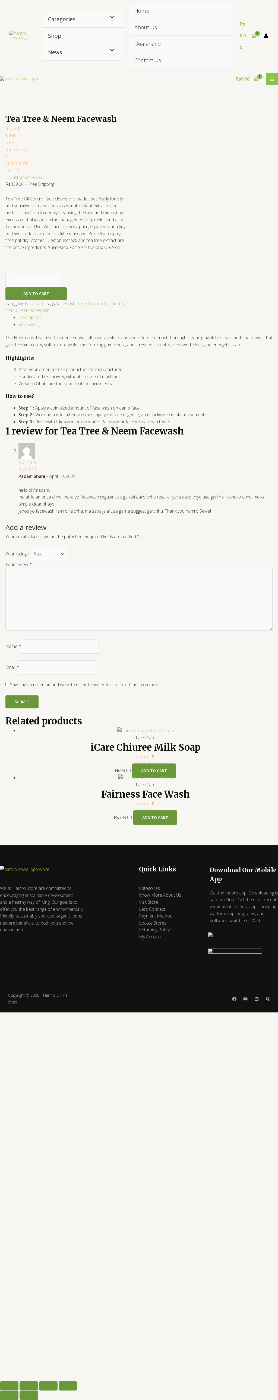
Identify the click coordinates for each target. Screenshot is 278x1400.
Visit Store (148, 902)
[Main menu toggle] (272, 79)
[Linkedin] (256, 999)
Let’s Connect (152, 909)
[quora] (268, 999)
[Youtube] (245, 999)
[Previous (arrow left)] (9, 1395)
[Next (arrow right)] (29, 1395)
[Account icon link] (266, 35)
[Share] (48, 1386)
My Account (150, 937)
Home (141, 10)
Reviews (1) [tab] (29, 324)
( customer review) (24, 177)
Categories (61, 19)
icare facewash (92, 303)
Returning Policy (154, 930)
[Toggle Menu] (110, 17)
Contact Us (147, 60)
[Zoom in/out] (9, 1386)
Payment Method (155, 916)
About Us (145, 27)
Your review (18, 564)
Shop (54, 35)
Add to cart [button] (154, 770)
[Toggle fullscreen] (29, 1386)
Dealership (147, 43)
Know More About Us (160, 895)
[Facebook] (234, 999)
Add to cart (36, 293)
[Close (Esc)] (68, 1386)
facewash (66, 303)
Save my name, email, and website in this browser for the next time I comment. (85, 685)
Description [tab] (29, 317)
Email (12, 667)
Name (13, 646)
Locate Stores (152, 923)
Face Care (35, 303)
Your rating (17, 554)
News (55, 52)
